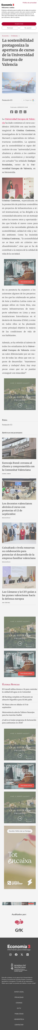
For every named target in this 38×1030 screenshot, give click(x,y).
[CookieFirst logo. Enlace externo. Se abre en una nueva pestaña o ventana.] (8, 5)
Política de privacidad (29, 3)
